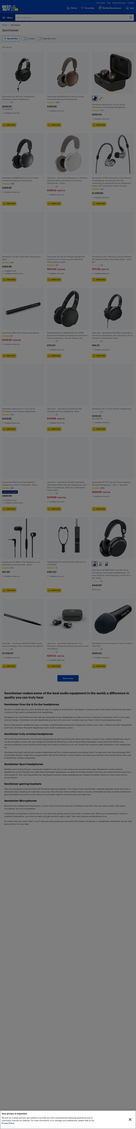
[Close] (130, 1119)
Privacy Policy (8, 1123)
